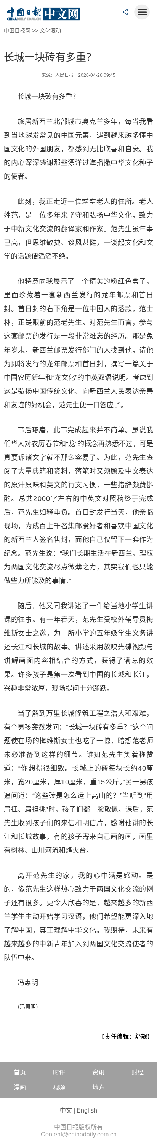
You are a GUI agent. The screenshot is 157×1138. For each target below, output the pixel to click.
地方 (98, 1087)
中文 (66, 1110)
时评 (59, 1072)
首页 (20, 1072)
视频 (59, 1087)
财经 (137, 1072)
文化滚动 (50, 30)
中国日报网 (17, 30)
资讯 (98, 1072)
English (87, 1110)
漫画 (20, 1087)
